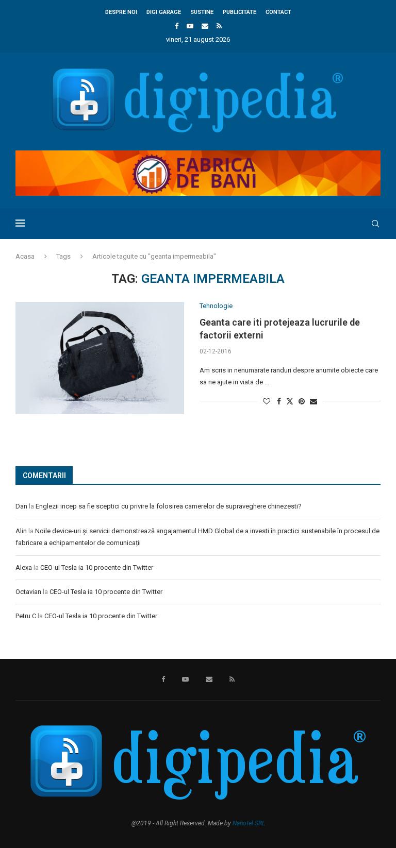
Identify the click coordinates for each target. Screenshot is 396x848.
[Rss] (219, 26)
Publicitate (239, 12)
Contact (278, 12)
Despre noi (121, 12)
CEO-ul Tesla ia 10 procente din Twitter (96, 567)
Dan (21, 506)
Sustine (201, 12)
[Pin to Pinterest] (302, 401)
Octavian (28, 592)
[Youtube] (190, 26)
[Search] (375, 224)
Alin (21, 531)
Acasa (25, 256)
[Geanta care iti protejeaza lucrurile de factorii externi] (99, 358)
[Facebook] (176, 26)
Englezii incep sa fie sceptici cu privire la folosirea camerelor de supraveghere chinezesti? (169, 506)
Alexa (23, 567)
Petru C (25, 616)
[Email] (205, 26)
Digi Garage (163, 12)
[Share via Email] (313, 401)
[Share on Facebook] (279, 401)
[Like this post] (266, 401)
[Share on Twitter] (289, 401)
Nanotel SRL (249, 823)
